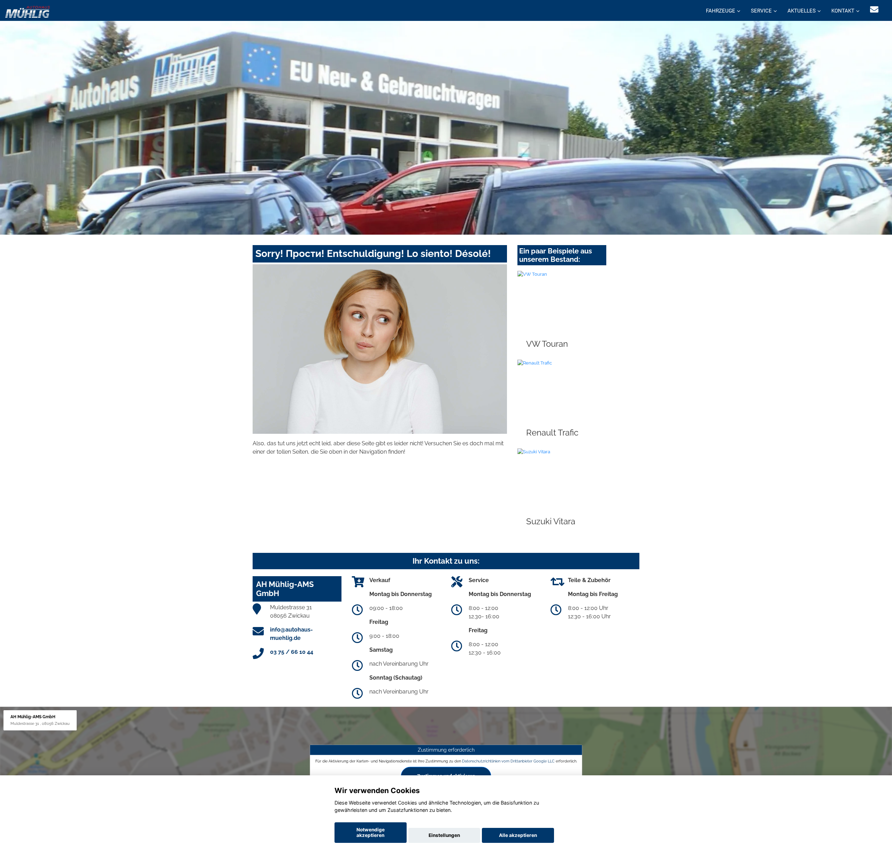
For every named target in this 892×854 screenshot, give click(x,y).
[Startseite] (27, 11)
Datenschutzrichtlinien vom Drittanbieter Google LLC (508, 760)
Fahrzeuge (720, 11)
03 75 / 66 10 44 (291, 652)
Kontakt (842, 11)
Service (761, 11)
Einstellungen (444, 835)
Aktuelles (801, 11)
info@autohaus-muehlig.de (291, 633)
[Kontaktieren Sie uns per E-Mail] (874, 10)
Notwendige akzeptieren (370, 832)
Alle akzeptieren (518, 835)
